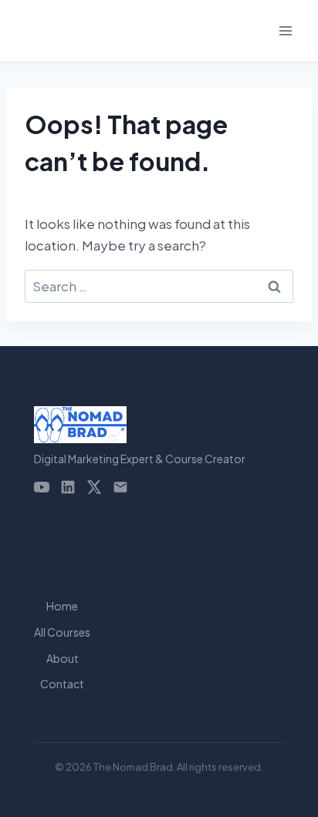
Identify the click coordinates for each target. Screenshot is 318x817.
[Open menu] (285, 30)
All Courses (62, 632)
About (62, 658)
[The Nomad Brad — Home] (139, 424)
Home (62, 606)
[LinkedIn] (68, 487)
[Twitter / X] (94, 487)
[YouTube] (41, 487)
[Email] (120, 487)
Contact (62, 684)
